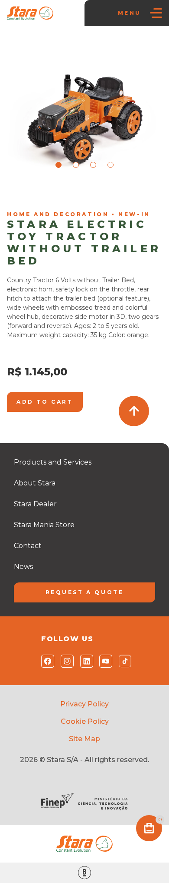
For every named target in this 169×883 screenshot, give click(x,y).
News (23, 566)
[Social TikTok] (123, 661)
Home (20, 196)
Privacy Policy (84, 704)
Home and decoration (122, 196)
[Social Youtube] (103, 661)
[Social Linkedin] (84, 661)
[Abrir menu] (156, 13)
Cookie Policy (85, 721)
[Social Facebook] (45, 661)
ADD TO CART (44, 401)
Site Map (84, 739)
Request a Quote (85, 592)
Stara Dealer (35, 504)
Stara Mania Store (61, 196)
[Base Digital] (84, 873)
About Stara (34, 483)
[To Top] (134, 411)
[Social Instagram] (65, 661)
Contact (28, 546)
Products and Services (52, 462)
